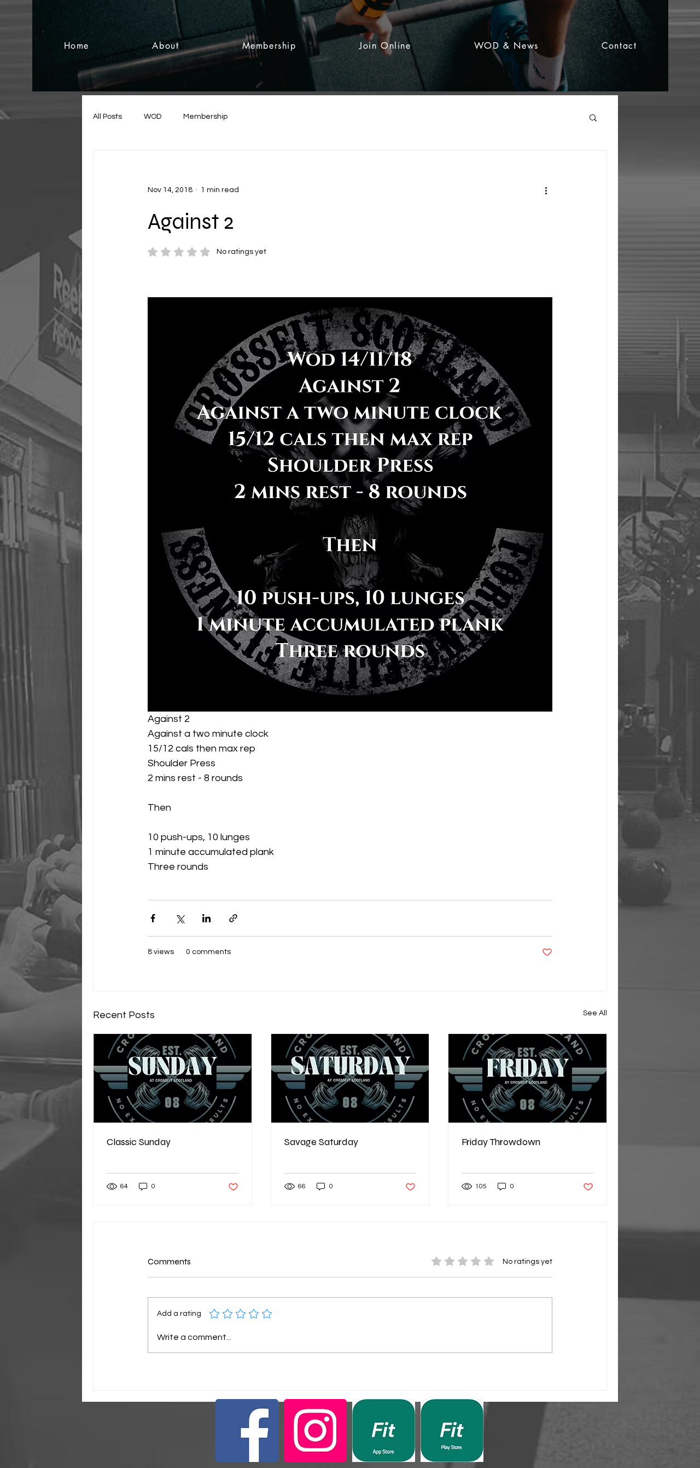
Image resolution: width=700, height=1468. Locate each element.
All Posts (107, 116)
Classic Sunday (139, 1142)
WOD (152, 116)
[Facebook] (246, 1430)
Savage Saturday (321, 1142)
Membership (205, 116)
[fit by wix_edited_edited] (383, 1430)
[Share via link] (233, 918)
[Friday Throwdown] (527, 1078)
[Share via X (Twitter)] (179, 918)
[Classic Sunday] (173, 1078)
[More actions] (545, 189)
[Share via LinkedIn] (206, 918)
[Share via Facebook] (153, 918)
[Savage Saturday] (350, 1078)
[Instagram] (315, 1430)
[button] (593, 117)
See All (595, 1013)
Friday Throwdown (501, 1142)
